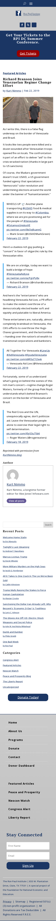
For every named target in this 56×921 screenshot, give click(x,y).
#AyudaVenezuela (36, 355)
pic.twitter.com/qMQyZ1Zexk (24, 359)
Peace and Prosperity (24, 792)
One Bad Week (11, 641)
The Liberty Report (13, 681)
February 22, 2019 (17, 238)
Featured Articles (14, 73)
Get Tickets (28, 53)
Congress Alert (11, 659)
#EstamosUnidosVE (18, 225)
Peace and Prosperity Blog (17, 676)
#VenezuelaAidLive (18, 274)
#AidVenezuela (15, 355)
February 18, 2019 (17, 442)
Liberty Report (19, 817)
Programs (15, 740)
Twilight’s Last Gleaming (16, 546)
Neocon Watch (11, 670)
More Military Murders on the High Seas (24, 566)
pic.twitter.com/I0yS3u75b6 (23, 433)
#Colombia (42, 212)
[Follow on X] (28, 25)
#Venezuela (30, 221)
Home (12, 722)
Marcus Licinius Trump (15, 556)
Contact (14, 757)
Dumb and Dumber (13, 631)
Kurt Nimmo (13, 90)
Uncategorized (11, 686)
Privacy (7, 901)
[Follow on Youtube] (34, 25)
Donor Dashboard (21, 765)
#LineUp (45, 350)
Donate (13, 748)
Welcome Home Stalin (15, 537)
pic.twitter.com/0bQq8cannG (24, 229)
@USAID (28, 208)
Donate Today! (28, 697)
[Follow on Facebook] (22, 25)
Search (48, 524)
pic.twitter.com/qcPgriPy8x (23, 278)
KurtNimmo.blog (12, 455)
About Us (15, 731)
